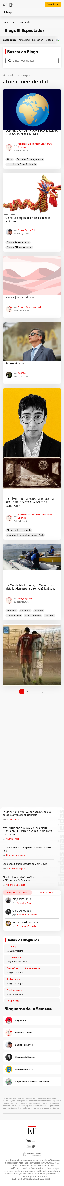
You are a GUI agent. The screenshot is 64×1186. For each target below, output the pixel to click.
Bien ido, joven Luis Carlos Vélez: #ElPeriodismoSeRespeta (19, 879)
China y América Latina (18, 242)
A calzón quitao (14, 990)
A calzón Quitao (17, 994)
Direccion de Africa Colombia (21, 164)
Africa (9, 159)
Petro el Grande (14, 363)
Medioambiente (33, 615)
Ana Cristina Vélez (23, 1032)
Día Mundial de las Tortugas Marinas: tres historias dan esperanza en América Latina (30, 587)
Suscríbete (53, 4)
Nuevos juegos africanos (20, 297)
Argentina (11, 610)
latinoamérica (14, 615)
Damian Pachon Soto (27, 230)
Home (6, 22)
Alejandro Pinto (13, 819)
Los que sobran (14, 957)
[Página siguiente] (42, 691)
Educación (37, 40)
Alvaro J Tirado (12, 839)
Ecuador (38, 610)
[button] (59, 40)
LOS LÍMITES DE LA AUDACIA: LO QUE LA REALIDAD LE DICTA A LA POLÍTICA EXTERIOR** (29, 502)
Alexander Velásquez (15, 855)
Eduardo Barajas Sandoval (29, 307)
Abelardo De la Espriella (19, 530)
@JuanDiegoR (16, 983)
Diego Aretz (20, 1020)
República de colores (25, 922)
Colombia (25, 610)
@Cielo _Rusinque (18, 962)
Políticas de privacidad (29, 1163)
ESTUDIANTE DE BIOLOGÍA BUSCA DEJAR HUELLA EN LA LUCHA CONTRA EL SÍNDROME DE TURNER (27, 831)
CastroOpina (13, 946)
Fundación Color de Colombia (26, 926)
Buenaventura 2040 (24, 1069)
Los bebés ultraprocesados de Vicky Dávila (25, 864)
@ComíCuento (17, 972)
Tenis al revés (13, 979)
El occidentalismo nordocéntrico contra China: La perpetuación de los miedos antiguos (28, 218)
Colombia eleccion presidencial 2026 (25, 535)
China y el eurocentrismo (19, 247)
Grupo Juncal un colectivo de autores (32, 1081)
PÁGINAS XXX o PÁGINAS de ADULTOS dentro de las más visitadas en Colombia (27, 814)
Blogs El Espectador (24, 30)
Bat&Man (22, 373)
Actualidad (24, 40)
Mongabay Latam (25, 598)
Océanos (49, 615)
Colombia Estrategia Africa (30, 159)
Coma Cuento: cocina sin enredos (23, 968)
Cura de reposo (21, 910)
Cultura (49, 40)
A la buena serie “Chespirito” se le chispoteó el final (27, 849)
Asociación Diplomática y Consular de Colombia (35, 145)
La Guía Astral (13, 1001)
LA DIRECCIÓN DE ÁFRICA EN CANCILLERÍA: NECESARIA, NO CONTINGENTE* (31, 132)
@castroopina (16, 951)
